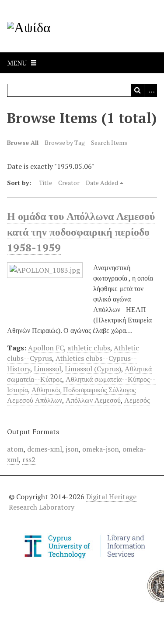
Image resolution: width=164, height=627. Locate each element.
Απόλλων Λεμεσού (93, 400)
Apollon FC (46, 348)
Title (45, 182)
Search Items (109, 142)
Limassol (47, 368)
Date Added (102, 182)
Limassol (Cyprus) (93, 368)
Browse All (22, 142)
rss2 (28, 459)
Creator (69, 182)
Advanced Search (150, 90)
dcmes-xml (44, 449)
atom (15, 449)
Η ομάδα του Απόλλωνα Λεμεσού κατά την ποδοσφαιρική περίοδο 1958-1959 (81, 231)
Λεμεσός (137, 400)
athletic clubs (88, 348)
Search (137, 90)
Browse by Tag (65, 142)
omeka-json (100, 449)
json (72, 449)
